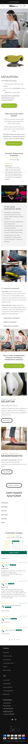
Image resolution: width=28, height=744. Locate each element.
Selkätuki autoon (7, 656)
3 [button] (14, 639)
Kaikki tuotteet (7, 670)
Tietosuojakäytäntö (8, 690)
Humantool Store (11, 741)
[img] (14, 157)
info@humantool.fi (8, 711)
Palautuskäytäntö (7, 687)
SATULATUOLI (9, 76)
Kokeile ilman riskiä (9, 105)
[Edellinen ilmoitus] (3, 2)
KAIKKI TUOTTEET (14, 485)
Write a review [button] (14, 552)
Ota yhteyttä (6, 680)
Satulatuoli (6, 652)
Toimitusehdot (7, 683)
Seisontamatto (7, 659)
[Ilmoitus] (25, 2)
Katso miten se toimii (14, 143)
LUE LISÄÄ (7, 420)
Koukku (5, 666)
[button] (3, 6)
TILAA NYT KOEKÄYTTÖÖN (14, 366)
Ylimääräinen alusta (8, 663)
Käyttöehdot (6, 694)
